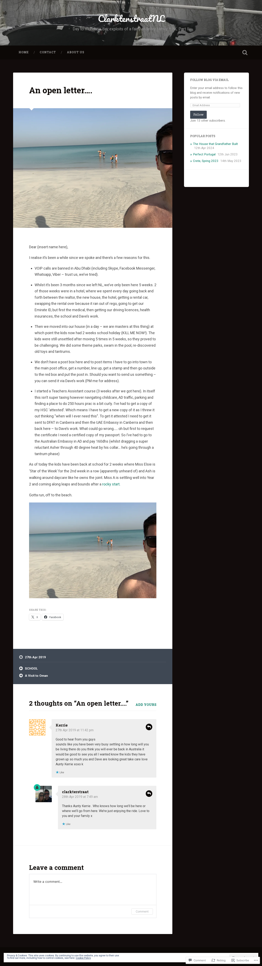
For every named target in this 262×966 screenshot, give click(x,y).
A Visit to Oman (36, 676)
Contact (48, 52)
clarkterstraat (75, 791)
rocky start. (111, 484)
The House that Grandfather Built (215, 144)
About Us (75, 52)
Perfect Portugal (204, 154)
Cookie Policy (83, 958)
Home (24, 52)
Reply (149, 727)
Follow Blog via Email (209, 80)
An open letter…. (60, 90)
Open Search (245, 52)
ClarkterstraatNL (131, 18)
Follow (198, 114)
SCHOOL (31, 668)
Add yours (146, 704)
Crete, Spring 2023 (205, 161)
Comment (142, 911)
